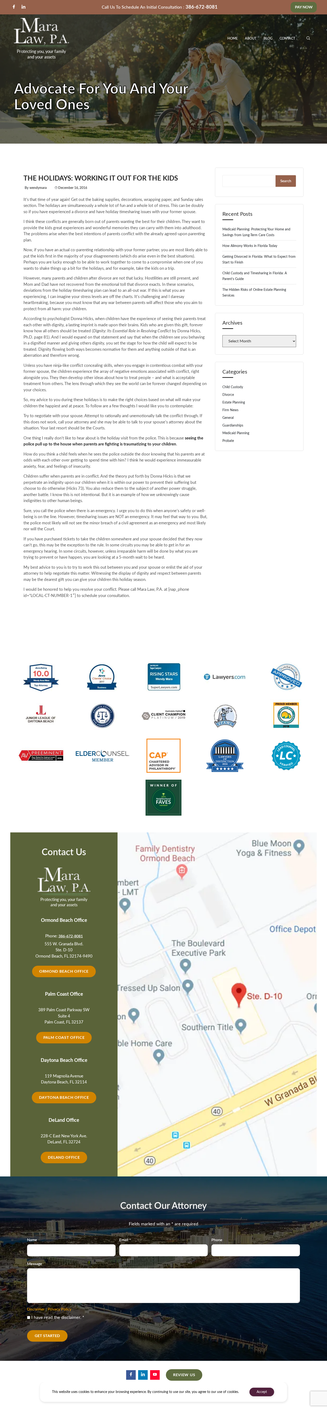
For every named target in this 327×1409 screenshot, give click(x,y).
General (228, 418)
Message (34, 1264)
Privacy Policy (59, 1309)
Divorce (228, 395)
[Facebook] (13, 7)
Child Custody (232, 387)
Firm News (230, 410)
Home (232, 38)
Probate (228, 441)
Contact (287, 38)
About (250, 38)
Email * (125, 1240)
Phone (216, 1240)
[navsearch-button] (308, 38)
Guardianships (232, 425)
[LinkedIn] (23, 7)
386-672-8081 (202, 7)
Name (32, 1240)
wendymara (38, 188)
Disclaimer (36, 1309)
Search (285, 181)
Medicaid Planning (235, 433)
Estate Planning (233, 402)
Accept (262, 1392)
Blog (268, 38)
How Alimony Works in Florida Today (249, 246)
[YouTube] (155, 1375)
